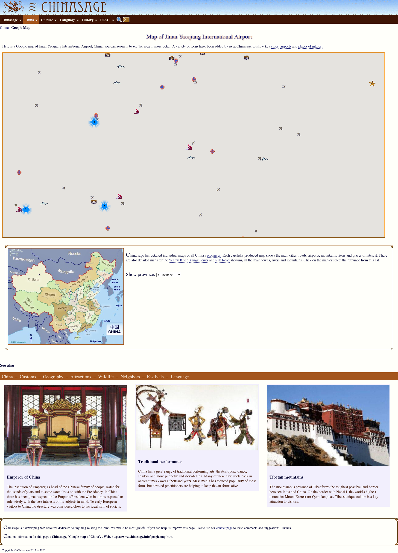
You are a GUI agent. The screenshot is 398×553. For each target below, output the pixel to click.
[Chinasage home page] (12, 7)
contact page (224, 528)
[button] (180, 56)
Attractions (80, 376)
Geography (53, 376)
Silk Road (222, 259)
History (88, 19)
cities (274, 46)
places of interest (310, 46)
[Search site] (119, 19)
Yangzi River (198, 259)
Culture (47, 19)
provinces (214, 255)
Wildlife (106, 376)
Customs (28, 376)
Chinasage (9, 19)
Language (67, 19)
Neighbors (130, 376)
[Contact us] (126, 19)
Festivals (155, 376)
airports (285, 46)
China (29, 19)
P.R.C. (105, 19)
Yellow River (178, 259)
